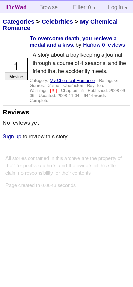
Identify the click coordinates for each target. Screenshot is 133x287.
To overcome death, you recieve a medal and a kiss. (73, 42)
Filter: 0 (82, 7)
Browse (48, 7)
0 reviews (113, 44)
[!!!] (54, 90)
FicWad (16, 7)
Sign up (12, 136)
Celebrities (57, 21)
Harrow (92, 44)
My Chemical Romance (72, 80)
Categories (18, 21)
